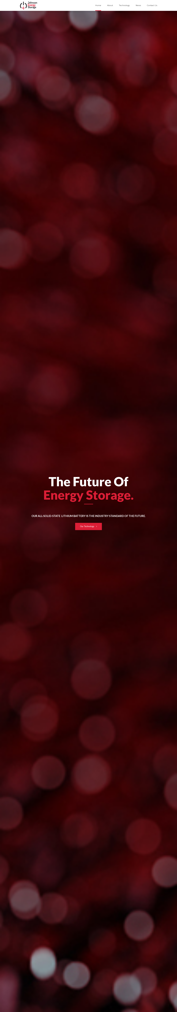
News (138, 5)
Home (98, 5)
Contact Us (152, 5)
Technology (124, 5)
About (110, 5)
